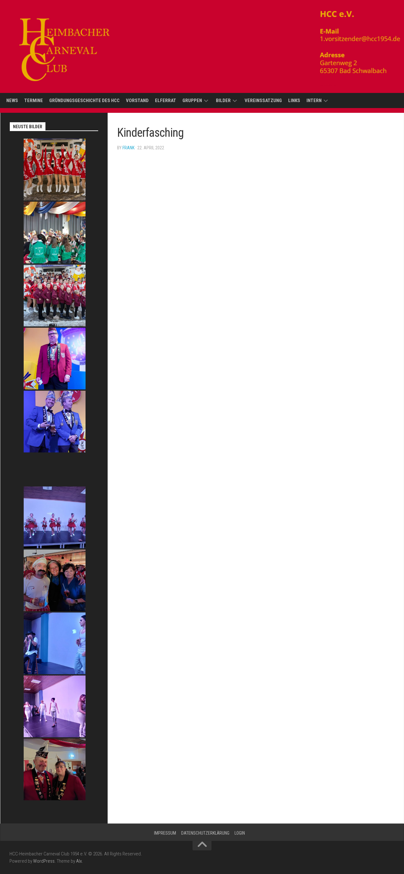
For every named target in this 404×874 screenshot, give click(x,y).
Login (240, 833)
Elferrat (165, 100)
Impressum (165, 833)
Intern (314, 100)
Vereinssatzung (263, 100)
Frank (128, 147)
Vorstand (137, 100)
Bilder (223, 100)
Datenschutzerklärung (205, 833)
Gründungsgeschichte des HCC (84, 100)
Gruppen (192, 100)
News (12, 100)
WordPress (44, 861)
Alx (79, 861)
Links (294, 100)
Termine (33, 100)
